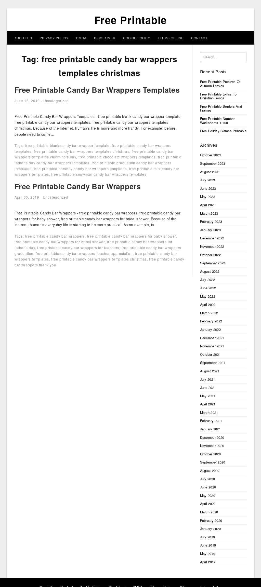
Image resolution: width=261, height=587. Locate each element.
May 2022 (207, 296)
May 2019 (207, 553)
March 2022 (209, 312)
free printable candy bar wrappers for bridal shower (60, 241)
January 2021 (210, 429)
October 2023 (210, 155)
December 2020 (212, 437)
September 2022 (212, 263)
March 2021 (209, 412)
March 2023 (209, 213)
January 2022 (210, 329)
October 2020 (210, 454)
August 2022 (209, 271)
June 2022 (208, 287)
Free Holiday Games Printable (223, 130)
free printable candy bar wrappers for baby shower (131, 236)
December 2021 (212, 337)
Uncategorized (56, 100)
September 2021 (212, 362)
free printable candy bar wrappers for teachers (78, 247)
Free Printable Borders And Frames (221, 108)
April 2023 (208, 204)
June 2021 (208, 387)
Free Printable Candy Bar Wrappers (78, 186)
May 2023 (207, 196)
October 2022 (210, 254)
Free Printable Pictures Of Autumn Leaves (220, 83)
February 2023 (211, 221)
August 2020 (209, 470)
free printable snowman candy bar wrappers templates (99, 174)
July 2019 (207, 537)
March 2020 (209, 512)
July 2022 (207, 279)
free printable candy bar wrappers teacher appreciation (84, 253)
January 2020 (210, 528)
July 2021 (207, 379)
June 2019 (208, 545)
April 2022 (208, 304)
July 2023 (207, 180)
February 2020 (211, 520)
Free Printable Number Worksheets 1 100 (217, 120)
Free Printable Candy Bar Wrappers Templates (97, 90)
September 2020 (212, 462)
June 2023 (208, 188)
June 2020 (208, 487)
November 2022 (212, 246)
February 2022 (211, 321)
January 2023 (210, 229)
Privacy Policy (54, 38)
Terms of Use (171, 38)
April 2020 (208, 503)
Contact (199, 38)
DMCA (81, 38)
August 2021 (209, 370)
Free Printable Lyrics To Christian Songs (218, 96)
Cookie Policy (136, 38)
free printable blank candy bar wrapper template (67, 145)
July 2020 (207, 478)
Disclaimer (104, 38)
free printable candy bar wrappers (55, 236)
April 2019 (208, 561)
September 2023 (212, 163)
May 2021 (207, 395)
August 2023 (209, 171)
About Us (23, 38)
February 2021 (211, 420)
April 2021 (208, 404)
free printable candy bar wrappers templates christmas (81, 151)
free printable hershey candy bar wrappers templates (80, 168)
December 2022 (212, 238)
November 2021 (212, 346)
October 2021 (210, 354)
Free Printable (130, 19)
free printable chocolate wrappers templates (117, 156)
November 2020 (212, 445)
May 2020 (207, 495)
